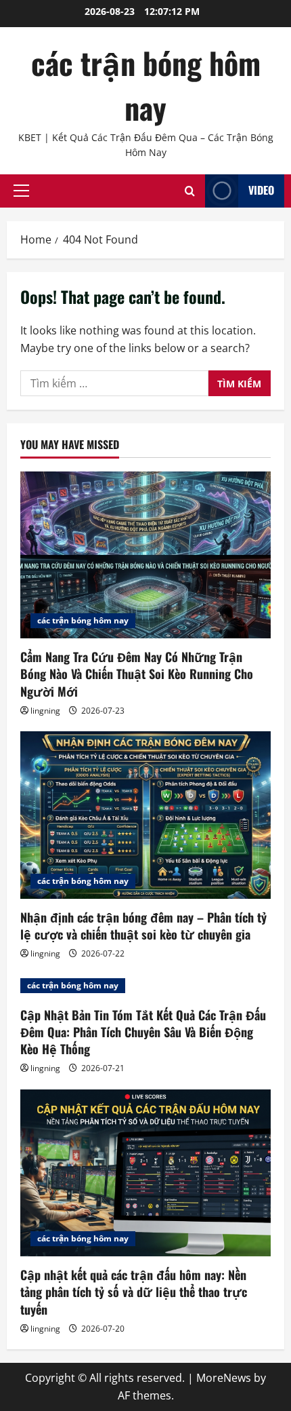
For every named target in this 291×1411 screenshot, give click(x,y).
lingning (45, 710)
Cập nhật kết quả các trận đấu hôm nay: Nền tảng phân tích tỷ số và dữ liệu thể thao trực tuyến (133, 1291)
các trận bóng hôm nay (146, 85)
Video (261, 190)
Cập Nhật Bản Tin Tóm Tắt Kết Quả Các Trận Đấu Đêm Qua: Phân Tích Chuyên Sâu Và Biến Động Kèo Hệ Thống (143, 1032)
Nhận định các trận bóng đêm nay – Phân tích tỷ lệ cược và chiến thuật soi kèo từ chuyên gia (143, 925)
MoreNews (223, 1377)
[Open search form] (190, 191)
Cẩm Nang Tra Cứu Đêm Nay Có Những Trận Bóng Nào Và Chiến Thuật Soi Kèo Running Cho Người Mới (136, 673)
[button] (21, 190)
